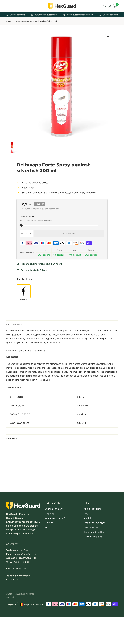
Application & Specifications (25, 351)
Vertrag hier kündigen (94, 523)
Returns (49, 523)
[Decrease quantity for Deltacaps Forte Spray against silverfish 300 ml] (22, 233)
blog (86, 513)
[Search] (104, 6)
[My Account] (109, 6)
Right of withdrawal (93, 536)
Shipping (35, 209)
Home (8, 21)
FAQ (47, 527)
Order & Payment (54, 509)
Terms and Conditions (95, 532)
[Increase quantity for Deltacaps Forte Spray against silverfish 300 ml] (30, 233)
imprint (87, 518)
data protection (91, 527)
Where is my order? (55, 518)
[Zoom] (108, 37)
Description (14, 325)
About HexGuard (92, 509)
